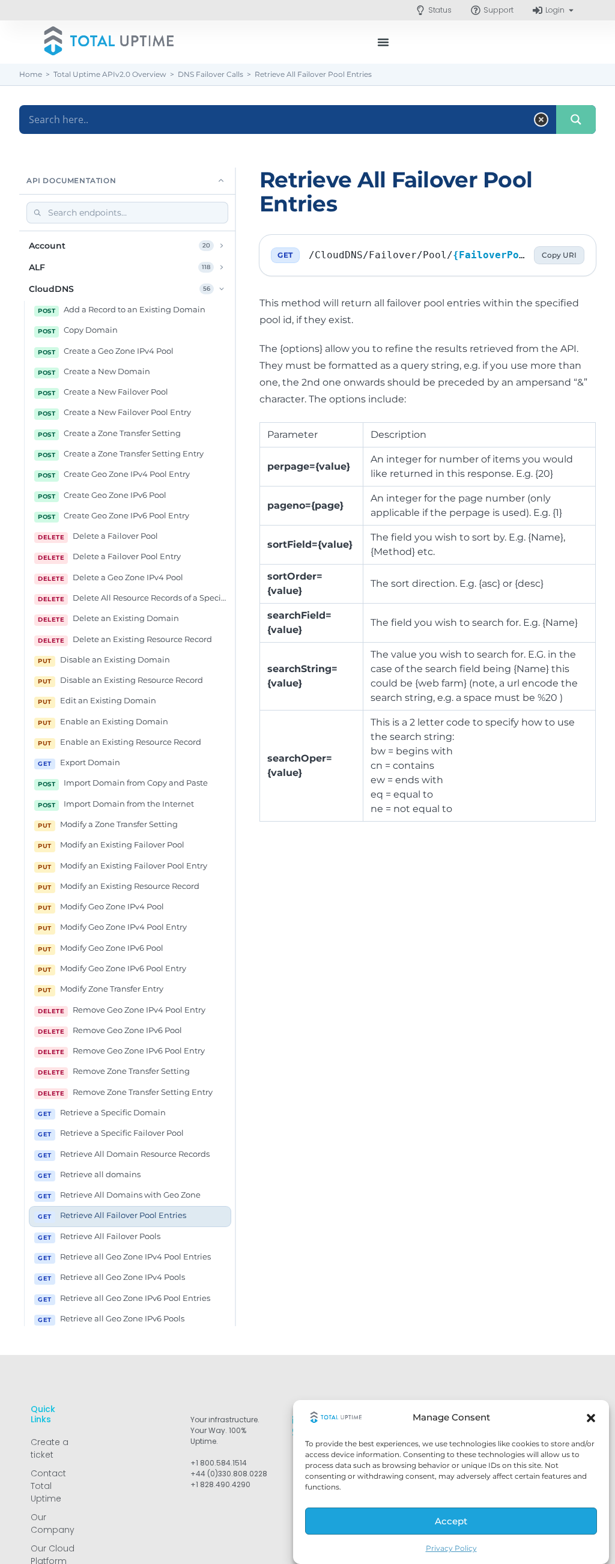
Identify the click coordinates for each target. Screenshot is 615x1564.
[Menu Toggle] (383, 42)
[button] (591, 1418)
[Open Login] (571, 10)
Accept (451, 1521)
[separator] (235, 747)
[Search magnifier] (576, 119)
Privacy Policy (451, 1548)
